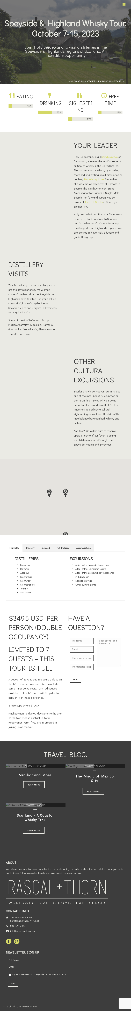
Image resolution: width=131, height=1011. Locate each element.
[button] (49, 493)
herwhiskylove (109, 157)
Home (70, 81)
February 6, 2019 (35, 765)
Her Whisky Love (94, 179)
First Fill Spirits (94, 202)
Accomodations (83, 547)
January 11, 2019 (94, 765)
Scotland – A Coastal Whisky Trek (35, 817)
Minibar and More (35, 775)
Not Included (63, 547)
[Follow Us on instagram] (16, 941)
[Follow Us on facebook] (8, 941)
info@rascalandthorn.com (23, 931)
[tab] (14, 548)
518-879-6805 (17, 925)
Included (45, 547)
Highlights (14, 547)
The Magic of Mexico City (94, 778)
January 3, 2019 (35, 804)
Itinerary (30, 547)
